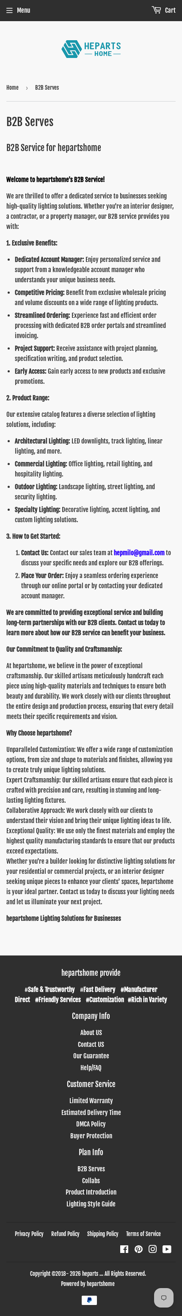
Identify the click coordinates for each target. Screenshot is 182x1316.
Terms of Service (143, 1234)
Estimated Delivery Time (91, 1113)
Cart (170, 10)
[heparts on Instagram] (153, 1250)
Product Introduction (91, 1192)
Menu (23, 10)
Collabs (91, 1181)
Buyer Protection (91, 1136)
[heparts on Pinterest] (138, 1250)
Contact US (91, 1045)
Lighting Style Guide (91, 1204)
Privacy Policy (29, 1234)
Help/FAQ (91, 1068)
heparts (90, 1273)
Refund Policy (65, 1234)
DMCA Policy (91, 1124)
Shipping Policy (103, 1234)
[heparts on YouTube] (167, 1250)
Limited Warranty (91, 1101)
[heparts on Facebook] (124, 1250)
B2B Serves (91, 1169)
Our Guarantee (91, 1056)
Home (12, 87)
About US (91, 1033)
